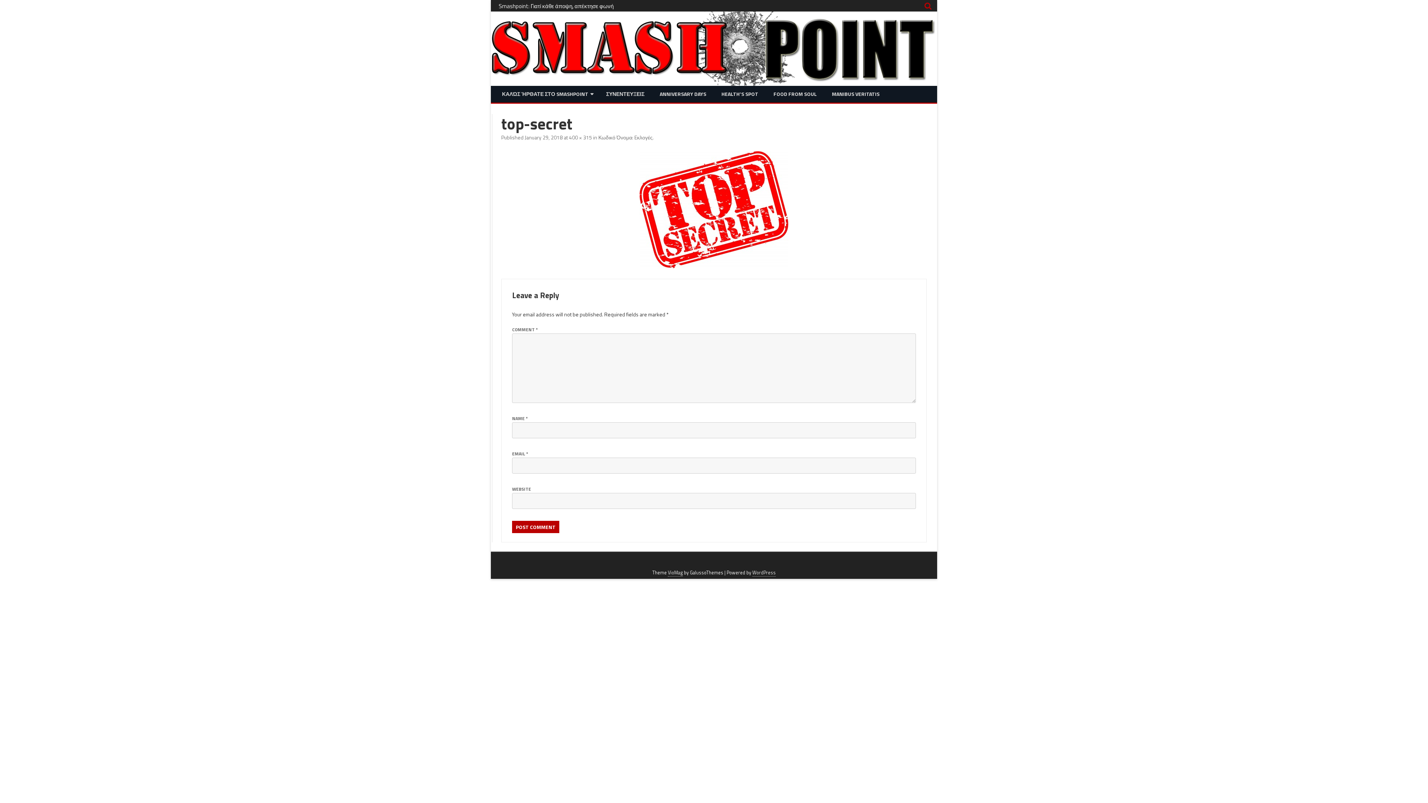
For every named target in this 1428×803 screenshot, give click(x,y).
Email (520, 453)
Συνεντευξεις (625, 94)
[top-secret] (714, 209)
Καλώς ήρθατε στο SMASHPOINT (545, 94)
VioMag (675, 572)
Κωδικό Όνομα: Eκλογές (625, 137)
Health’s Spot (739, 94)
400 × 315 (580, 137)
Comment (525, 329)
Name (520, 418)
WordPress (764, 572)
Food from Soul (795, 94)
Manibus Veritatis (855, 94)
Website (521, 489)
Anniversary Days (683, 94)
